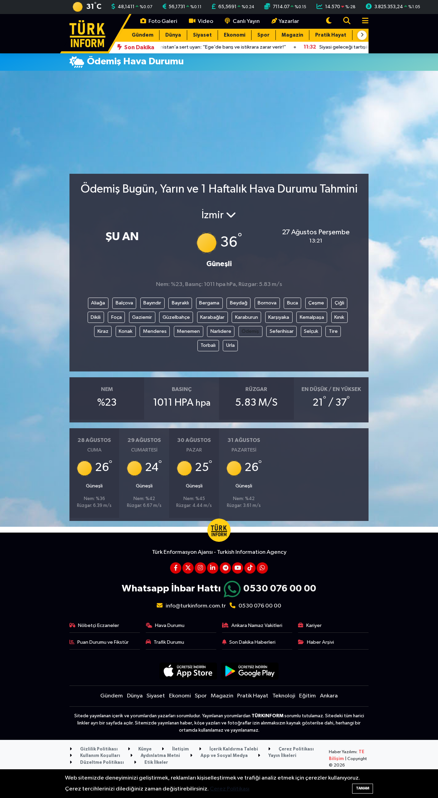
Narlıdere (220, 331)
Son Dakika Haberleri (252, 642)
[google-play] (250, 671)
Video (205, 21)
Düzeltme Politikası (101, 762)
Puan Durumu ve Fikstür (103, 642)
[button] (362, 35)
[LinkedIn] (212, 568)
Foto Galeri (162, 21)
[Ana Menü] (362, 21)
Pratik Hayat (330, 35)
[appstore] (188, 671)
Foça (116, 317)
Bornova (267, 302)
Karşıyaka (278, 317)
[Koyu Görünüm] (328, 21)
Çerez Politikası (296, 749)
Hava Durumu (169, 625)
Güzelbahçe (176, 317)
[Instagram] (200, 568)
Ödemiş (250, 331)
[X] (188, 568)
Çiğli (339, 302)
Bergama (209, 302)
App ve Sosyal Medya (223, 756)
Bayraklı (180, 302)
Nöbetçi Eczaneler (98, 625)
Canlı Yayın (246, 21)
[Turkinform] (87, 33)
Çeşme (316, 302)
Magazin (292, 35)
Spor (263, 35)
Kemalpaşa (312, 317)
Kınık (339, 317)
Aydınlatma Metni (160, 756)
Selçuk (311, 331)
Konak (125, 331)
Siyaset (202, 35)
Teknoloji (283, 696)
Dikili (96, 317)
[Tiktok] (250, 568)
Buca (292, 302)
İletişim (180, 749)
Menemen (188, 331)
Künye (144, 749)
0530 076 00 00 (279, 588)
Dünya (173, 35)
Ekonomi (234, 35)
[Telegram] (225, 568)
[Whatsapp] (262, 568)
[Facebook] (175, 568)
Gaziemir (142, 317)
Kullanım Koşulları (99, 756)
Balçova (124, 302)
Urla (230, 345)
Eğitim (307, 696)
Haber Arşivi (320, 642)
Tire (333, 331)
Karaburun (246, 317)
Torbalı (208, 345)
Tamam (362, 788)
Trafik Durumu (169, 642)
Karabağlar (212, 317)
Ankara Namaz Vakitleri (256, 625)
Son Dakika (138, 47)
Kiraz (103, 331)
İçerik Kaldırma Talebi (233, 749)
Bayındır (152, 302)
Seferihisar (282, 331)
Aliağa (98, 302)
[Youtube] (237, 568)
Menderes (155, 331)
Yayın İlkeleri (281, 756)
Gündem (142, 35)
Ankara (329, 696)
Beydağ (238, 302)
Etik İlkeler (155, 762)
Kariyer (314, 625)
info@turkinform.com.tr (196, 606)
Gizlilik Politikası (98, 749)
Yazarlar (289, 21)
